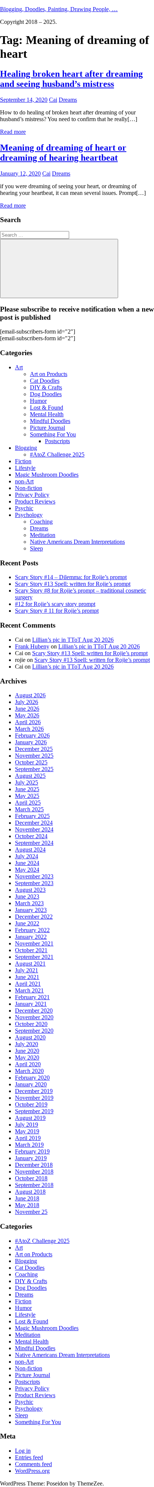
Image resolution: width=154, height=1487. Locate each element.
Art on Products (48, 374)
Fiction (23, 461)
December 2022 (34, 916)
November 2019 (34, 1098)
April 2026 (28, 722)
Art (19, 367)
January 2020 (31, 1084)
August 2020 (30, 1037)
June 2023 (27, 896)
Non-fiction (28, 488)
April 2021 (28, 984)
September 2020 (34, 1030)
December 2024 (34, 823)
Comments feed (33, 1464)
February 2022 (32, 930)
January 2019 (31, 1158)
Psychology (29, 515)
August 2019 (30, 1118)
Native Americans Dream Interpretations (77, 542)
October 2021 (31, 950)
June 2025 (27, 789)
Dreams (68, 100)
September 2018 (34, 1185)
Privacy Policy (32, 495)
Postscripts (57, 441)
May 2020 (27, 1057)
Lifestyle (25, 468)
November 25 (31, 1212)
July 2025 (26, 782)
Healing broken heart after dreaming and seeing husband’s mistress (71, 79)
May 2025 (27, 796)
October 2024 (31, 836)
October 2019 (31, 1104)
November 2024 (34, 829)
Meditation (42, 535)
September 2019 (34, 1111)
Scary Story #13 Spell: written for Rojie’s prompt (72, 584)
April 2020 (28, 1064)
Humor (38, 401)
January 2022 (31, 937)
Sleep (36, 548)
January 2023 (31, 910)
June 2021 (27, 977)
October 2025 (31, 762)
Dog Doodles (46, 394)
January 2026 (31, 742)
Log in (23, 1450)
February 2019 (32, 1151)
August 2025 (30, 776)
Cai (53, 100)
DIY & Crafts (46, 387)
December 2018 (34, 1165)
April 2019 (28, 1138)
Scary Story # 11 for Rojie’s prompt (57, 610)
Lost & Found (46, 407)
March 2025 (29, 809)
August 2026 (30, 695)
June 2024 (27, 863)
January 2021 (31, 1004)
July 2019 (26, 1124)
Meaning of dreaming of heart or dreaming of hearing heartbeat (63, 152)
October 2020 (31, 1024)
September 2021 (34, 957)
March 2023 (29, 903)
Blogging (26, 448)
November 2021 (34, 943)
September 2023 (34, 883)
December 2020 (34, 1010)
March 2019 (29, 1145)
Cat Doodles (44, 381)
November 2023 (34, 876)
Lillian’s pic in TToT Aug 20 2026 (73, 640)
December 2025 (34, 749)
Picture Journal (47, 427)
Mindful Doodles (50, 421)
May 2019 (27, 1131)
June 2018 (27, 1198)
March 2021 (29, 990)
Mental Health (47, 414)
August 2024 (30, 849)
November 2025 (34, 755)
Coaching (41, 521)
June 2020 (27, 1051)
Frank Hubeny (32, 646)
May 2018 (27, 1205)
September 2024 (34, 843)
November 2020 (34, 1017)
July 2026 (26, 702)
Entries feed (29, 1457)
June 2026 (27, 708)
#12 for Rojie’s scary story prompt (55, 604)
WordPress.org (32, 1471)
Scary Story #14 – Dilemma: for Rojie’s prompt (71, 577)
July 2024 (26, 856)
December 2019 (34, 1091)
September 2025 (34, 769)
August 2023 (30, 890)
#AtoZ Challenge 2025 (57, 454)
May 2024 (27, 869)
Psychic (24, 508)
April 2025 (28, 802)
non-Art (24, 481)
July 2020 (26, 1044)
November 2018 (34, 1171)
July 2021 (26, 970)
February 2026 (32, 735)
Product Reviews (35, 501)
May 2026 (27, 715)
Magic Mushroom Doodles (46, 474)
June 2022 (27, 923)
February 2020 (32, 1077)
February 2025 (32, 816)
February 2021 (32, 997)
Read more (13, 132)
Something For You (53, 434)
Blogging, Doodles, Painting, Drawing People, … (59, 9)
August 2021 (30, 963)
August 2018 (30, 1191)
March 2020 (29, 1071)
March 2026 (29, 729)
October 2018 (31, 1178)
